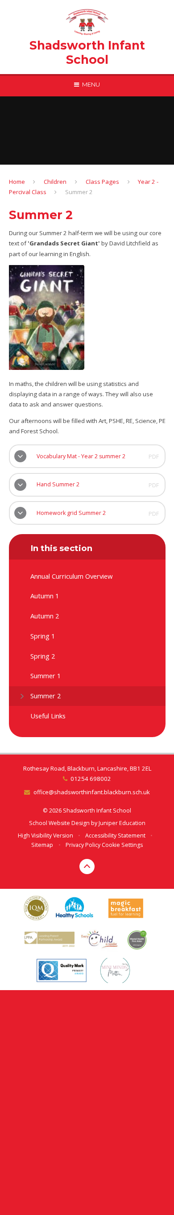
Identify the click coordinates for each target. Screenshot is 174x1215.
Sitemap (42, 845)
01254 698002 (90, 779)
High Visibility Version (45, 835)
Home (17, 182)
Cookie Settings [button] (122, 845)
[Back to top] (87, 866)
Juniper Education (122, 823)
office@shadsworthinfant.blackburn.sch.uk (91, 792)
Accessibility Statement (115, 835)
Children (55, 182)
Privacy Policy (83, 845)
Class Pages (102, 182)
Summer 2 (79, 192)
